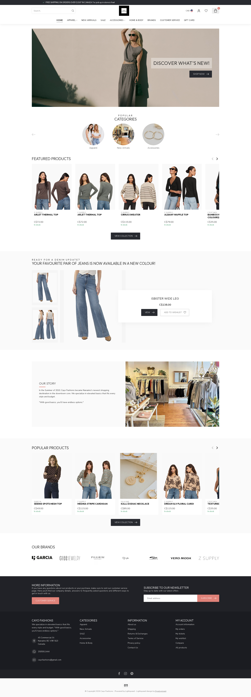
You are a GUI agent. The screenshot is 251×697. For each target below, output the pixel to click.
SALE (103, 20)
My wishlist (181, 638)
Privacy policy (134, 643)
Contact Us (133, 647)
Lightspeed (130, 691)
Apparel (71, 20)
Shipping (132, 629)
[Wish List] (206, 11)
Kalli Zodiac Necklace (135, 504)
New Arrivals (88, 20)
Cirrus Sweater (130, 214)
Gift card (189, 20)
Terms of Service (135, 638)
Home (60, 20)
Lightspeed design (144, 691)
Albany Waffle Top (176, 214)
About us (132, 624)
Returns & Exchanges (138, 633)
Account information (185, 624)
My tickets (180, 633)
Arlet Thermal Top (46, 214)
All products (181, 647)
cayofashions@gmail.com (49, 659)
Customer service (170, 20)
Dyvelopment (160, 691)
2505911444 (44, 651)
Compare (180, 643)
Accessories (116, 20)
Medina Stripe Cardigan (92, 504)
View (147, 312)
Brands (152, 20)
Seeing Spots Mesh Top (48, 504)
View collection (124, 236)
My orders (180, 629)
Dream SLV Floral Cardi (179, 504)
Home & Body (136, 20)
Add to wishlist (173, 312)
